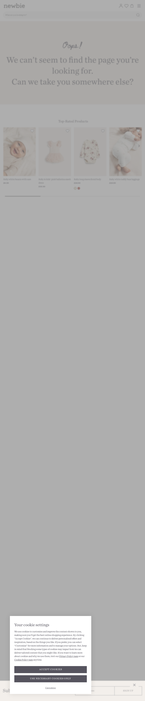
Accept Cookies (50, 669)
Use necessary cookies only (50, 678)
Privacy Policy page (68, 656)
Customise (50, 688)
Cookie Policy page (23, 660)
